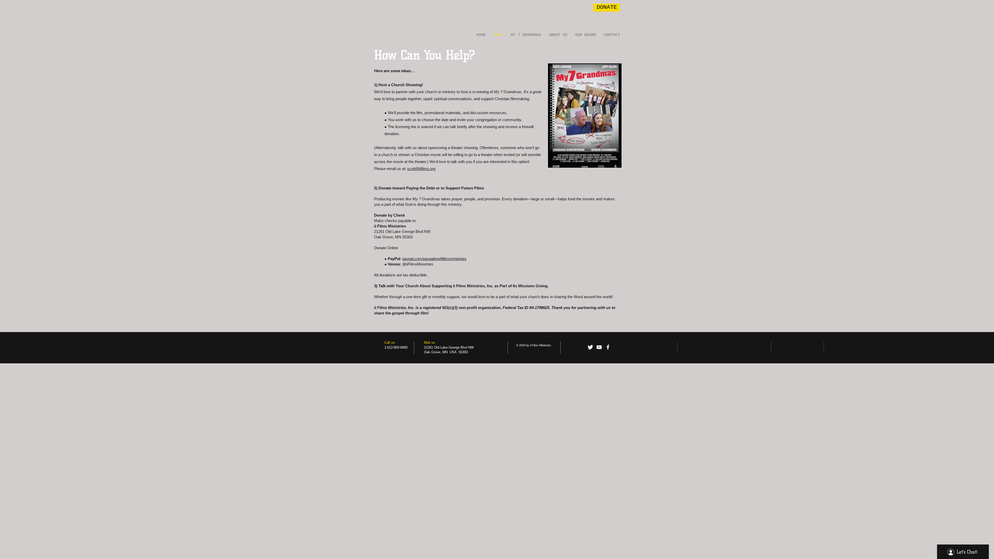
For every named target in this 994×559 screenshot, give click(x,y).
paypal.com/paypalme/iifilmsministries (434, 258)
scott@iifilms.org (421, 168)
